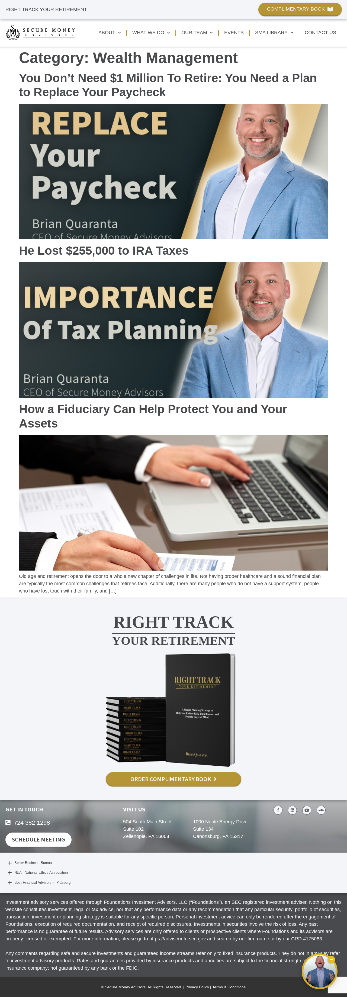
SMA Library (271, 32)
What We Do (148, 32)
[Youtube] (306, 810)
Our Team (194, 32)
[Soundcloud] (321, 810)
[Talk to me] (320, 971)
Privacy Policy (197, 987)
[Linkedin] (292, 810)
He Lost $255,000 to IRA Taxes (103, 250)
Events (234, 32)
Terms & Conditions (229, 987)
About (106, 32)
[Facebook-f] (278, 810)
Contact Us (320, 32)
